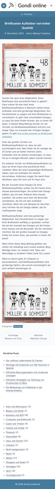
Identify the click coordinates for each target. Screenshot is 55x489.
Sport (9, 470)
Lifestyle (10, 445)
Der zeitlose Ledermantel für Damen (24, 360)
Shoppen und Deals (15, 462)
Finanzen (10, 432)
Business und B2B (15, 415)
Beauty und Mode (15, 411)
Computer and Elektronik (18, 419)
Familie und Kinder (15, 428)
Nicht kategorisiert (15, 449)
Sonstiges (18, 326)
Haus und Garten (14, 440)
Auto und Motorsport (16, 406)
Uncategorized (13, 475)
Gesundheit (11, 436)
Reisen (9, 458)
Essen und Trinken (15, 423)
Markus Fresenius (41, 33)
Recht (9, 453)
